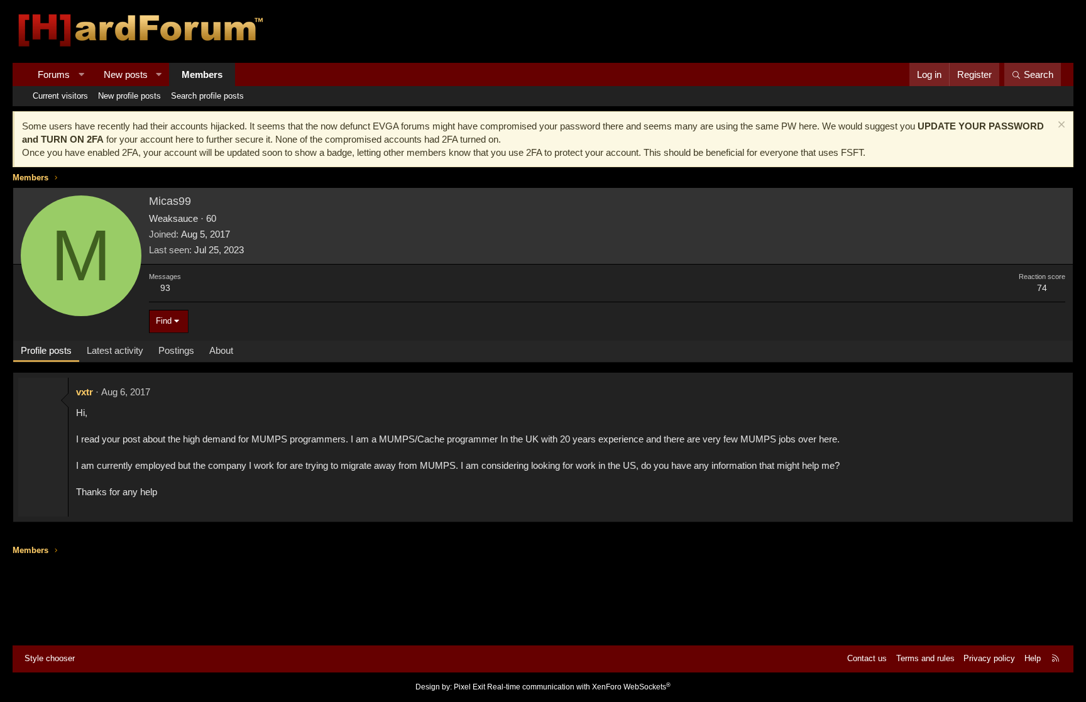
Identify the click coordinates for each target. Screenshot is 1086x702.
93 (165, 288)
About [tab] (221, 350)
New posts (126, 74)
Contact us (867, 658)
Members (202, 74)
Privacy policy (989, 658)
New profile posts (129, 96)
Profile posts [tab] (46, 350)
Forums (54, 74)
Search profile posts (207, 96)
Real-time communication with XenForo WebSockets (579, 687)
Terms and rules (925, 658)
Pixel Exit (469, 687)
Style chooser (50, 658)
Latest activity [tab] (115, 350)
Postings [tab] (176, 350)
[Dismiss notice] (1060, 126)
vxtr (84, 392)
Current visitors (60, 96)
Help (1032, 658)
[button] (81, 74)
